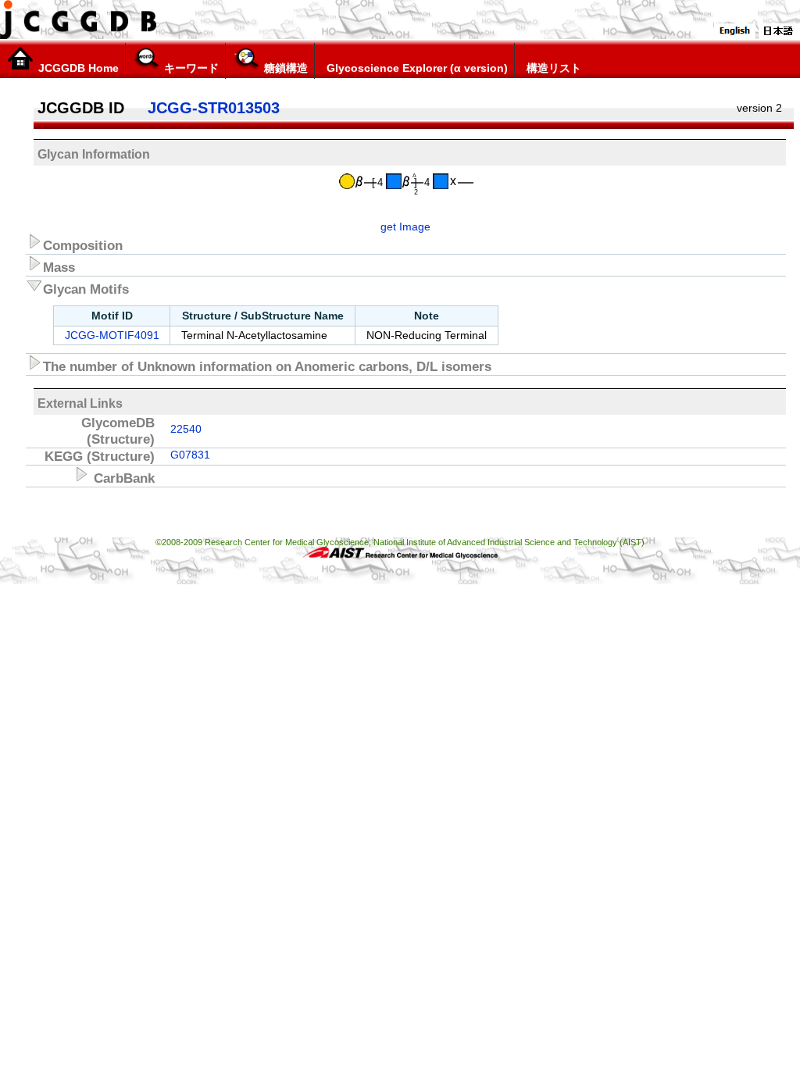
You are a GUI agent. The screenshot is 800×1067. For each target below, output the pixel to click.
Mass (59, 267)
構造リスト (552, 68)
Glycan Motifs (86, 289)
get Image (405, 226)
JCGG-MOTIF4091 (112, 335)
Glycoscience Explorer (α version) (415, 68)
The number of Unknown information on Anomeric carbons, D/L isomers (267, 366)
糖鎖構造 (284, 68)
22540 (186, 429)
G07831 (190, 454)
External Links (80, 403)
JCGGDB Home (77, 68)
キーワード (190, 68)
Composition (83, 245)
